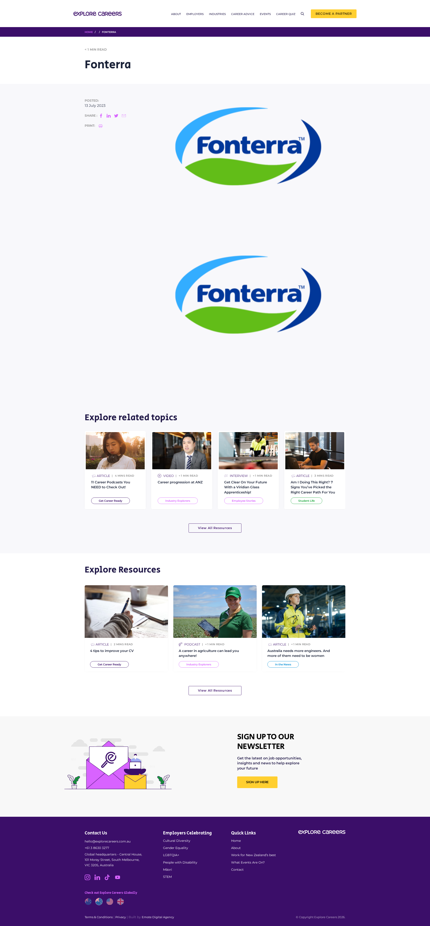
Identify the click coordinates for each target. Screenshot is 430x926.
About (176, 14)
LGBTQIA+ (171, 855)
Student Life (306, 500)
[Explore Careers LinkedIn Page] (99, 879)
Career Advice (242, 14)
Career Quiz (285, 14)
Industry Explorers (177, 500)
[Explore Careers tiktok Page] (109, 879)
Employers (195, 14)
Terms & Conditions (99, 917)
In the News (283, 664)
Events (265, 14)
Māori (167, 870)
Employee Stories (244, 500)
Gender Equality (175, 848)
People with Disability (180, 862)
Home (236, 841)
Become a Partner (334, 14)
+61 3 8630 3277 (97, 848)
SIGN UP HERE (257, 782)
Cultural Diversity (176, 841)
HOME (89, 32)
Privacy (120, 917)
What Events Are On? (248, 862)
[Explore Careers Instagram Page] (90, 879)
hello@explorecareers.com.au (108, 841)
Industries (217, 14)
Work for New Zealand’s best (253, 855)
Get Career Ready (110, 500)
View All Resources (215, 528)
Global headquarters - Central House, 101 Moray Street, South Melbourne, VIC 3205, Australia (113, 859)
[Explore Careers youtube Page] (119, 879)
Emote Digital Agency (158, 917)
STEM (167, 877)
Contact (237, 870)
